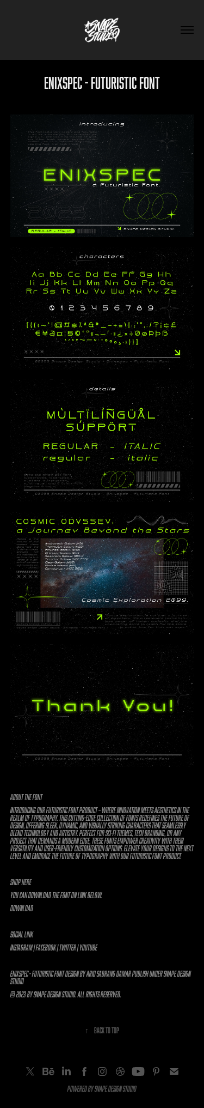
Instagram (21, 947)
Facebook (46, 947)
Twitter (67, 947)
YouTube (88, 947)
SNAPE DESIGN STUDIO (116, 1089)
